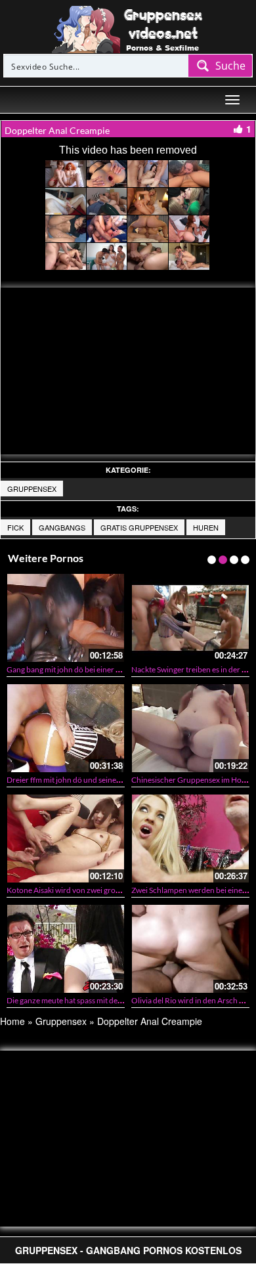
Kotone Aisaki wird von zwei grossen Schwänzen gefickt (101, 890)
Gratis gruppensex (139, 527)
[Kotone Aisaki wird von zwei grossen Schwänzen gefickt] (66, 838)
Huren (206, 527)
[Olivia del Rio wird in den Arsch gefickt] (190, 948)
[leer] (128, 28)
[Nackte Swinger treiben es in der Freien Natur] (190, 617)
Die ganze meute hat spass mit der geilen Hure (84, 1000)
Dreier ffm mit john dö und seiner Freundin (80, 780)
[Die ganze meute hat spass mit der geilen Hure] (66, 948)
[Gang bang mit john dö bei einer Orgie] (66, 617)
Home (12, 1021)
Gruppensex (31, 488)
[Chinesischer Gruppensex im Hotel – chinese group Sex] (190, 728)
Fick (15, 527)
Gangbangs (62, 527)
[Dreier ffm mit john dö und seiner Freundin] (66, 728)
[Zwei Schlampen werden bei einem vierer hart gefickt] (190, 838)
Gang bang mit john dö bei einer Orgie (71, 669)
